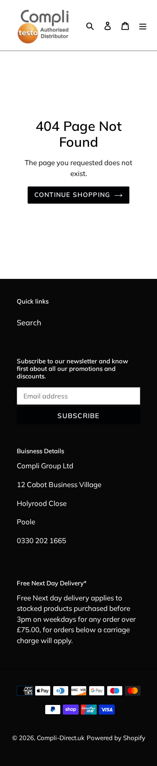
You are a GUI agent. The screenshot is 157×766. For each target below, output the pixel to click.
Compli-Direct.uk (61, 738)
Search (29, 322)
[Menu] (143, 25)
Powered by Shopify (116, 738)
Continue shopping (72, 195)
